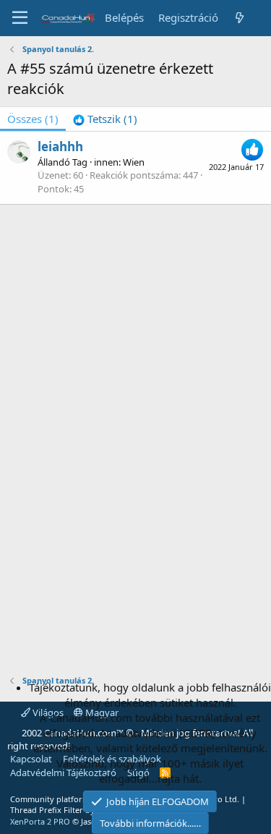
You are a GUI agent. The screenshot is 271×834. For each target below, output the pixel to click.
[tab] (105, 119)
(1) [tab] (33, 118)
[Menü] (20, 18)
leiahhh (60, 146)
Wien (134, 162)
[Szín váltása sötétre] (261, 10)
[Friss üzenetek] (239, 17)
